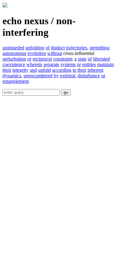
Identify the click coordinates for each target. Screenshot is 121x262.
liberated (101, 58)
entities (89, 64)
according (61, 70)
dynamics (11, 75)
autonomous (14, 53)
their (6, 70)
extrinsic (68, 75)
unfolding (34, 47)
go (66, 92)
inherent (95, 70)
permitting (100, 47)
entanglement (15, 81)
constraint (62, 58)
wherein (34, 64)
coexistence (13, 64)
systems (68, 64)
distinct (58, 47)
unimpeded (13, 47)
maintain (105, 64)
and (33, 70)
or (29, 58)
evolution (37, 53)
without (54, 53)
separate (51, 64)
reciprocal (42, 58)
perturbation (14, 58)
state (82, 58)
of (48, 47)
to (74, 70)
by (56, 75)
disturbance (89, 75)
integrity (20, 70)
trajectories (76, 47)
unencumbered (38, 75)
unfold (44, 70)
